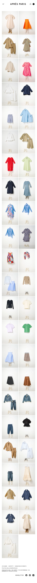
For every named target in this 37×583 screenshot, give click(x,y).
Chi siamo (4, 566)
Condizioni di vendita (20, 566)
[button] (3, 4)
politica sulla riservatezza (9, 568)
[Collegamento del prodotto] (10, 23)
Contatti (10, 566)
